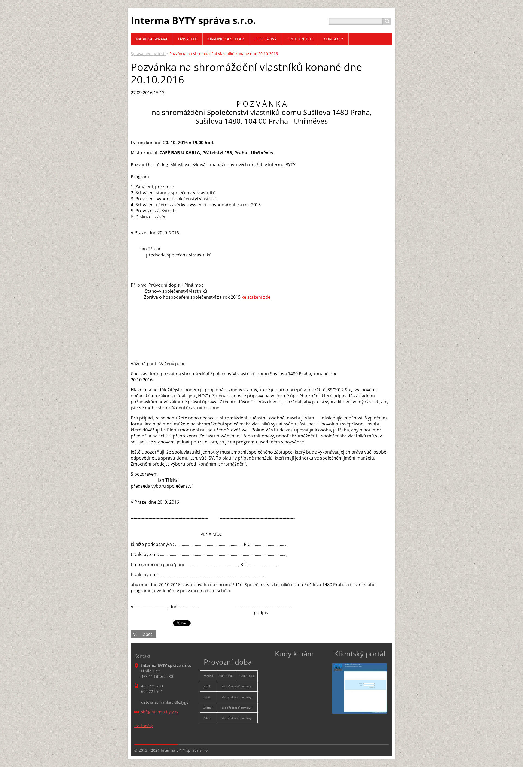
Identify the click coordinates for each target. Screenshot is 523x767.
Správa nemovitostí (148, 53)
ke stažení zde (256, 297)
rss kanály (143, 725)
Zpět (147, 634)
